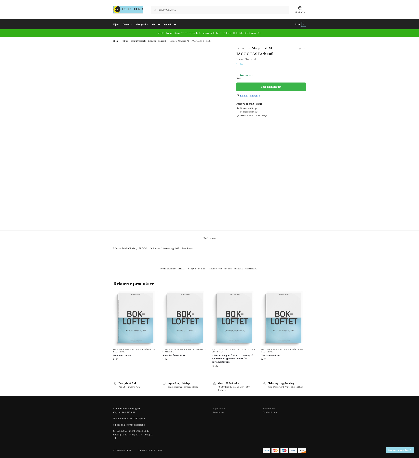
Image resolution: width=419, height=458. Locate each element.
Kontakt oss (269, 408)
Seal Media (156, 450)
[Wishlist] (152, 296)
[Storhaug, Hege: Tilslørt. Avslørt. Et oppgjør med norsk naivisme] (304, 49)
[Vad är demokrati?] (283, 318)
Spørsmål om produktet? (399, 450)
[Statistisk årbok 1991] (184, 318)
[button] (300, 24)
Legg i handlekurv (271, 86)
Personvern (218, 412)
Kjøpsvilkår (219, 408)
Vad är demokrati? (271, 355)
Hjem (115, 41)
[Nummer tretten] (135, 318)
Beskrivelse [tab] (209, 238)
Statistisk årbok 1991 (173, 355)
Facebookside (270, 412)
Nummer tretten (122, 355)
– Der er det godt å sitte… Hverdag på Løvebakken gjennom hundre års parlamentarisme (232, 358)
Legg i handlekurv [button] (135, 366)
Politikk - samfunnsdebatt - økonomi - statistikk (144, 41)
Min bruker (300, 12)
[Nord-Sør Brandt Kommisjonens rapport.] (300, 49)
